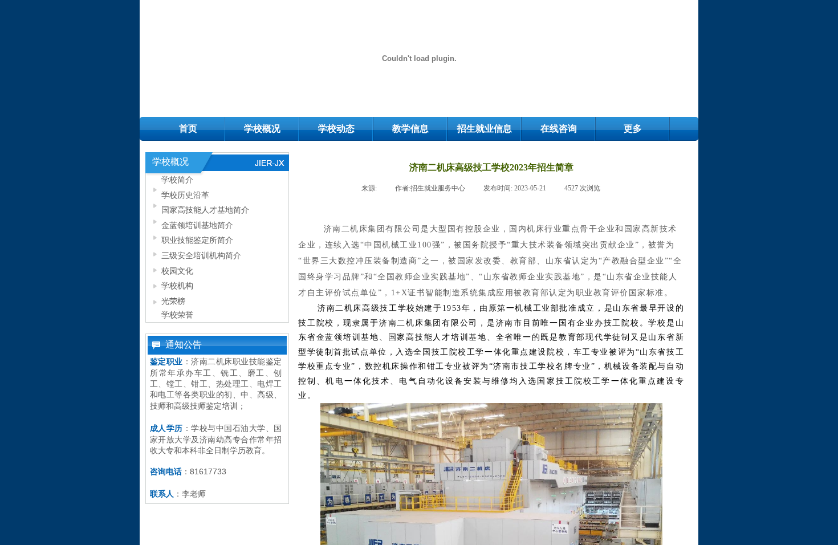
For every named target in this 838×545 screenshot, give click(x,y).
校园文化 (177, 270)
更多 (633, 128)
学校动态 (336, 128)
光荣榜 (173, 301)
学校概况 (262, 128)
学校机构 (177, 285)
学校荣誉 (177, 314)
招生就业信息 (484, 128)
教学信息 (410, 128)
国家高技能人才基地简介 (205, 209)
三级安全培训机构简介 (201, 255)
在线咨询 (558, 128)
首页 (188, 128)
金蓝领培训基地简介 (197, 225)
